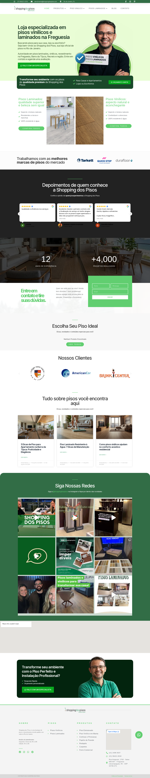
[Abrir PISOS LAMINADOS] (107, 8)
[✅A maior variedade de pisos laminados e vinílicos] (75, 594)
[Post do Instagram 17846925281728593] (113, 594)
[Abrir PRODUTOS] (65, 8)
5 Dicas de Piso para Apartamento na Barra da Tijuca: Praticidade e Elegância (33, 448)
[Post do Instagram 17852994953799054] (36, 556)
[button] (130, 213)
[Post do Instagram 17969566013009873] (75, 517)
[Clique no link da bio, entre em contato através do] (36, 517)
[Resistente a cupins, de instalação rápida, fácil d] (75, 556)
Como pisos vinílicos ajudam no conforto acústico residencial (113, 447)
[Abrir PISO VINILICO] (84, 8)
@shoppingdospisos (60, 491)
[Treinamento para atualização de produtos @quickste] (113, 556)
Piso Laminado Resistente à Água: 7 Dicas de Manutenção (74, 445)
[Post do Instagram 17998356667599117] (113, 517)
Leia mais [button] (62, 219)
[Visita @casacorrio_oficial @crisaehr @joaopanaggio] (36, 594)
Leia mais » (24, 457)
